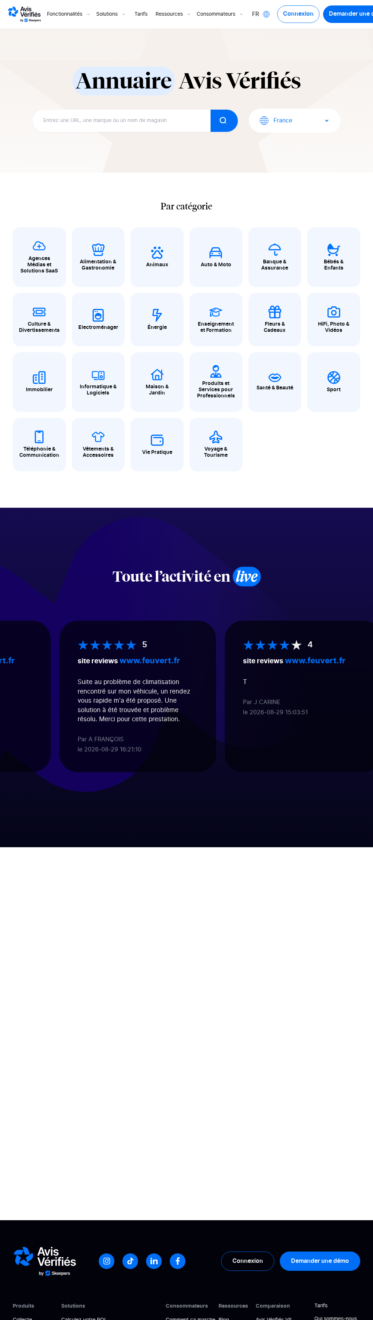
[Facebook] (177, 1261)
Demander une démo (320, 1261)
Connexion (298, 14)
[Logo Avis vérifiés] (24, 14)
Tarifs (141, 14)
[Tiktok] (130, 1261)
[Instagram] (106, 1261)
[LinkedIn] (154, 1261)
